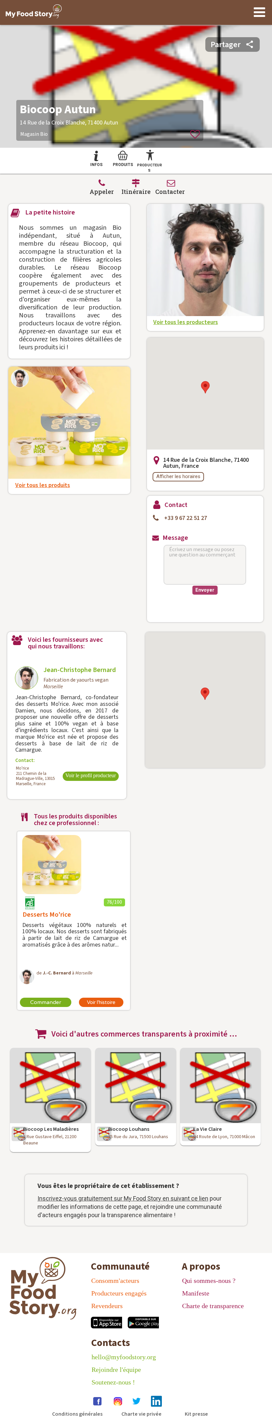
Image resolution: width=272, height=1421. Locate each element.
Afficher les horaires (178, 476)
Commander (45, 1002)
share (249, 44)
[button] (205, 387)
